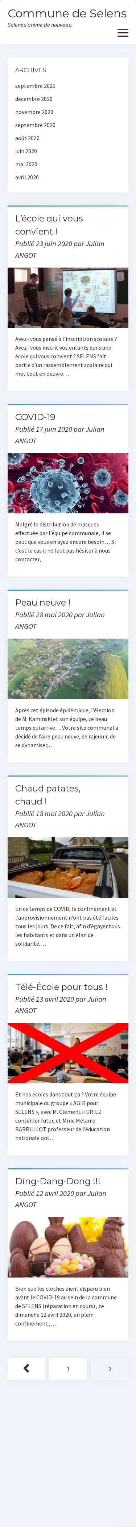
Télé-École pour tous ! (61, 987)
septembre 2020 (35, 125)
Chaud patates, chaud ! (68, 867)
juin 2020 (26, 151)
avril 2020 (27, 177)
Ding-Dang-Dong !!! (57, 1181)
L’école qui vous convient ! (68, 298)
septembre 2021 (35, 85)
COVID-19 (35, 417)
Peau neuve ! (43, 602)
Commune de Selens (67, 13)
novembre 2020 (34, 111)
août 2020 (27, 138)
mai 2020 (26, 164)
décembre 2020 (34, 98)
